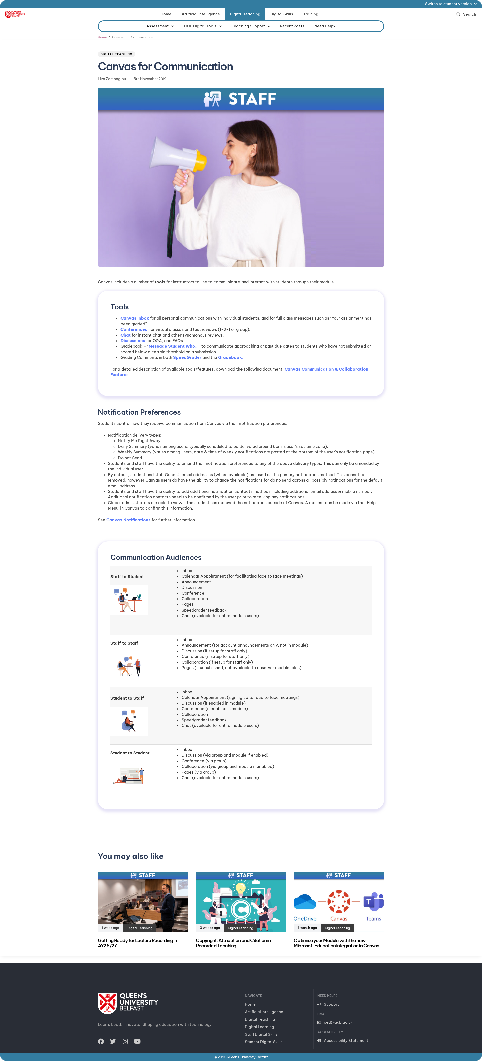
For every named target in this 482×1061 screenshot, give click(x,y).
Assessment (157, 26)
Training (310, 14)
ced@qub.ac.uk (338, 1022)
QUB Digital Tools (200, 26)
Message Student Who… (174, 346)
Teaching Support (248, 26)
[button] (466, 14)
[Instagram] (125, 1041)
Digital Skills (281, 14)
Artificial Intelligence (201, 14)
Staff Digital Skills (261, 1034)
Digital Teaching (245, 14)
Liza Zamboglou (112, 79)
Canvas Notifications (128, 519)
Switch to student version (448, 3)
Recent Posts (292, 26)
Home (166, 14)
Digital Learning (259, 1026)
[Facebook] (101, 1041)
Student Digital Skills (264, 1041)
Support (331, 1004)
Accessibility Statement (346, 1040)
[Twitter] (113, 1041)
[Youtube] (137, 1041)
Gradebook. (230, 357)
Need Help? (325, 26)
